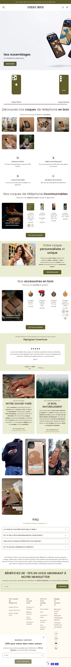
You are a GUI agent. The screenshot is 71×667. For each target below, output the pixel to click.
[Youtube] (56, 643)
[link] (23, 661)
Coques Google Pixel (13, 614)
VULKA (56, 611)
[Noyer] (67, 311)
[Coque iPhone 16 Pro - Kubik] (65, 207)
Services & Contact (43, 621)
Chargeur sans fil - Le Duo (30, 302)
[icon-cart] (67, 7)
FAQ (41, 612)
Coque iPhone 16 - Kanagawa (42, 216)
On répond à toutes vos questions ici (35, 523)
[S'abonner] (41, 655)
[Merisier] (29, 225)
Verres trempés (28, 618)
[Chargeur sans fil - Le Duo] (31, 294)
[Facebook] (56, 634)
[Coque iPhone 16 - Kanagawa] (42, 207)
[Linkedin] (56, 648)
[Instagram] (56, 639)
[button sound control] (20, 473)
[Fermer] (43, 637)
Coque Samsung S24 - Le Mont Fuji (53, 215)
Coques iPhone (13, 607)
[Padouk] (65, 318)
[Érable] (32, 225)
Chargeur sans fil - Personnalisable (65, 303)
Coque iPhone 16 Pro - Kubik (65, 214)
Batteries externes (29, 613)
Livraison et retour (43, 616)
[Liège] (67, 314)
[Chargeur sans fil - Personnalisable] (65, 294)
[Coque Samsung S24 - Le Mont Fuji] (54, 207)
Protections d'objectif (29, 623)
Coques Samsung (14, 610)
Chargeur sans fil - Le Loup (53, 302)
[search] (63, 7)
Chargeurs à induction (30, 608)
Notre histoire (44, 609)
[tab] (31, 68)
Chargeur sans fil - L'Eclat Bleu (42, 303)
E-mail (6, 586)
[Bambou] (63, 314)
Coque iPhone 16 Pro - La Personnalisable (30, 216)
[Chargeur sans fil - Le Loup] (54, 294)
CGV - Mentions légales (43, 627)
